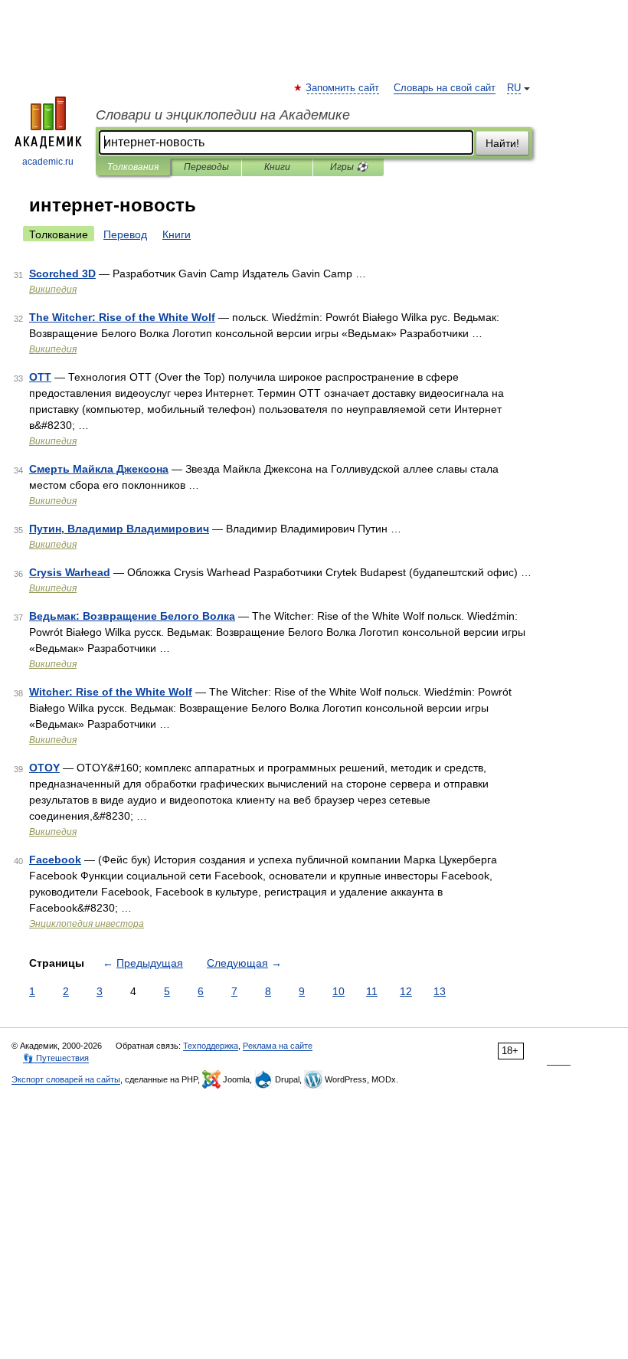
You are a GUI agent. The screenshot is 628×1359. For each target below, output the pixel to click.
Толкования (133, 167)
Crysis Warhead (69, 572)
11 (372, 991)
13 (439, 991)
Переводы (206, 167)
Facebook (55, 859)
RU (514, 88)
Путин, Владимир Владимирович (119, 528)
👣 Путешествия (56, 1058)
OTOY (44, 767)
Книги (277, 167)
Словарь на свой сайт (445, 88)
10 (338, 991)
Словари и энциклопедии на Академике (223, 115)
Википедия (53, 289)
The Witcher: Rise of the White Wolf (122, 317)
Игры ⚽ (349, 167)
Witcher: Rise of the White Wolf (110, 692)
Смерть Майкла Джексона (98, 469)
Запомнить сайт (343, 88)
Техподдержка (210, 1045)
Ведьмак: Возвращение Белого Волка (132, 616)
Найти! (502, 143)
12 (406, 991)
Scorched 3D (62, 273)
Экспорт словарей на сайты (65, 1079)
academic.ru (48, 161)
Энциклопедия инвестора (86, 924)
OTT (40, 377)
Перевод (125, 234)
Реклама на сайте (277, 1045)
